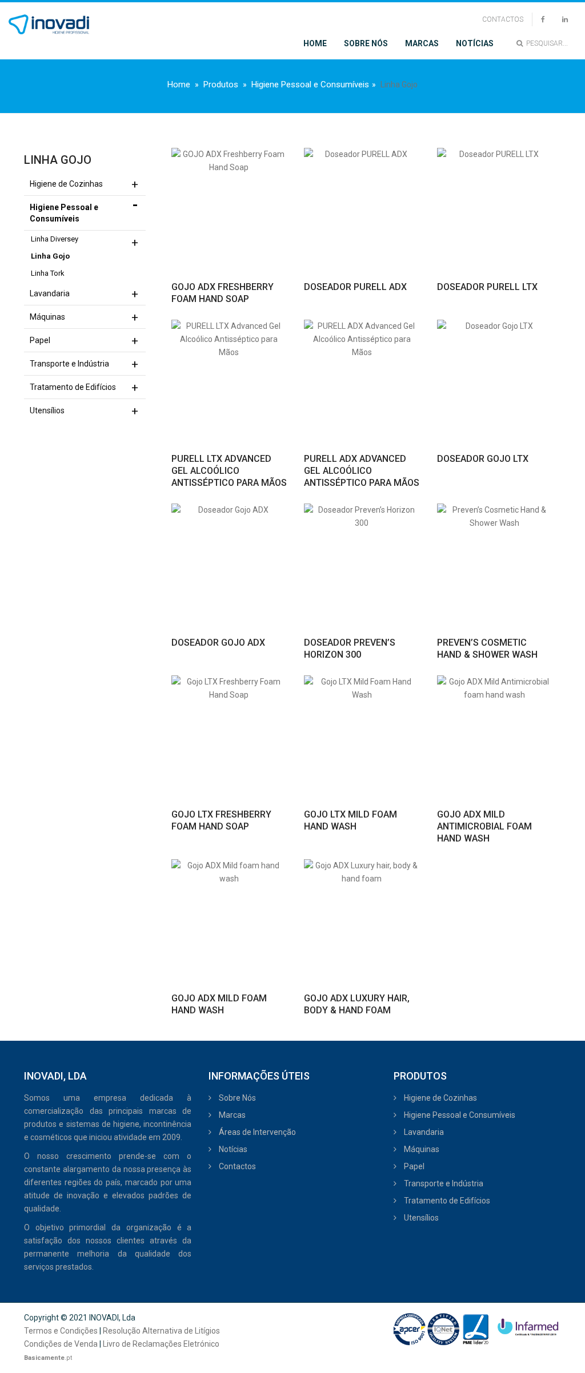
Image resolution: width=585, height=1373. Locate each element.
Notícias (475, 43)
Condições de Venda (61, 1343)
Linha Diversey (54, 239)
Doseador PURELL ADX (355, 286)
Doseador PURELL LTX (487, 286)
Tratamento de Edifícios (73, 387)
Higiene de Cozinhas (66, 183)
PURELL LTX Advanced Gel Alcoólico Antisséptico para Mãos (229, 470)
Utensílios (47, 410)
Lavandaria (50, 293)
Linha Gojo (50, 256)
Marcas (422, 43)
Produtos (220, 84)
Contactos (502, 19)
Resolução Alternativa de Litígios (161, 1330)
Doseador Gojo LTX (482, 458)
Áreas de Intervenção (256, 1132)
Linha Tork (48, 273)
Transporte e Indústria (69, 363)
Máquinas (47, 316)
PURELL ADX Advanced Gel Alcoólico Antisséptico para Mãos (361, 470)
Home (315, 43)
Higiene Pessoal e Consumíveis (310, 84)
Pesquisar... (545, 43)
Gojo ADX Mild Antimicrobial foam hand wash (484, 826)
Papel (40, 340)
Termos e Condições (61, 1330)
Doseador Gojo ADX (218, 642)
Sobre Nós (366, 43)
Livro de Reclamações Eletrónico (161, 1343)
